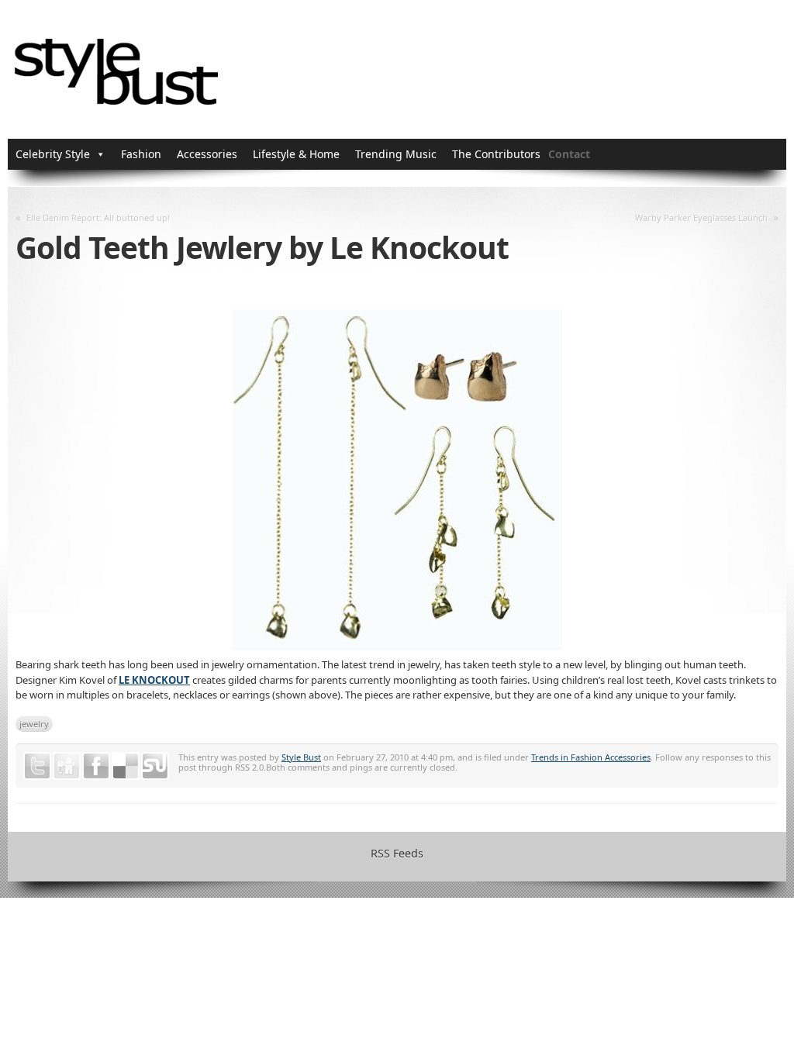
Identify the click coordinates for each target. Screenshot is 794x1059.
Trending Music (396, 154)
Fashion (141, 154)
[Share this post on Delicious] (125, 766)
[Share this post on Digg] (66, 766)
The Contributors (496, 154)
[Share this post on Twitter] (37, 766)
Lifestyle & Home (296, 154)
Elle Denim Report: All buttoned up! (98, 217)
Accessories (207, 154)
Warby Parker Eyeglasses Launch (701, 217)
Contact (569, 154)
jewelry (34, 724)
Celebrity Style (53, 154)
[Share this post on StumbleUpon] (155, 766)
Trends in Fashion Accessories (591, 757)
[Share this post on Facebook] (96, 766)
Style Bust (301, 757)
